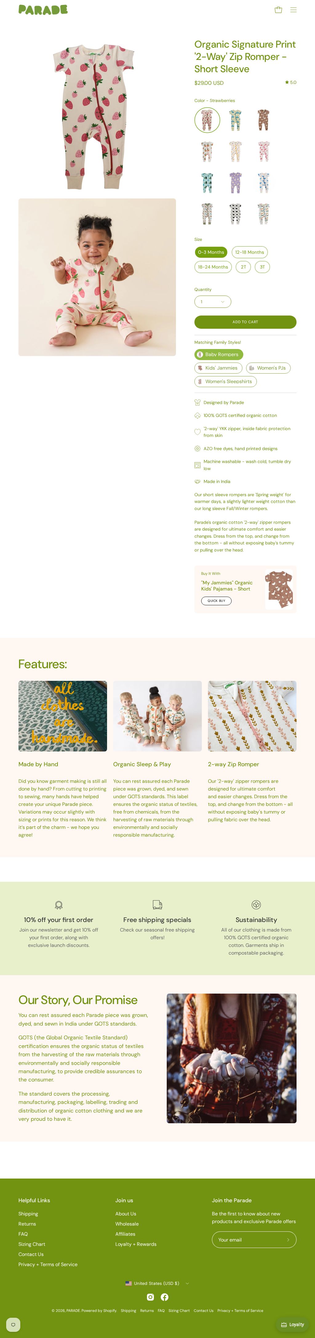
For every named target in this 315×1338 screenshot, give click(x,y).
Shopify (109, 1310)
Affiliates (125, 1234)
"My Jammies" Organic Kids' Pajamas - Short (227, 585)
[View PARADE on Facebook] (164, 1297)
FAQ (23, 1234)
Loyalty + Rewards (136, 1244)
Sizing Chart (31, 1244)
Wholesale (127, 1224)
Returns (27, 1224)
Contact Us (31, 1254)
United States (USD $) (156, 1283)
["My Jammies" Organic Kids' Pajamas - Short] (279, 589)
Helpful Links (34, 1200)
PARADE (73, 1310)
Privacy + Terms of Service (48, 1264)
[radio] (207, 120)
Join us (124, 1200)
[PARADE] (43, 10)
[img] (291, 82)
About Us (125, 1213)
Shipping (28, 1213)
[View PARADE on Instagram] (150, 1297)
